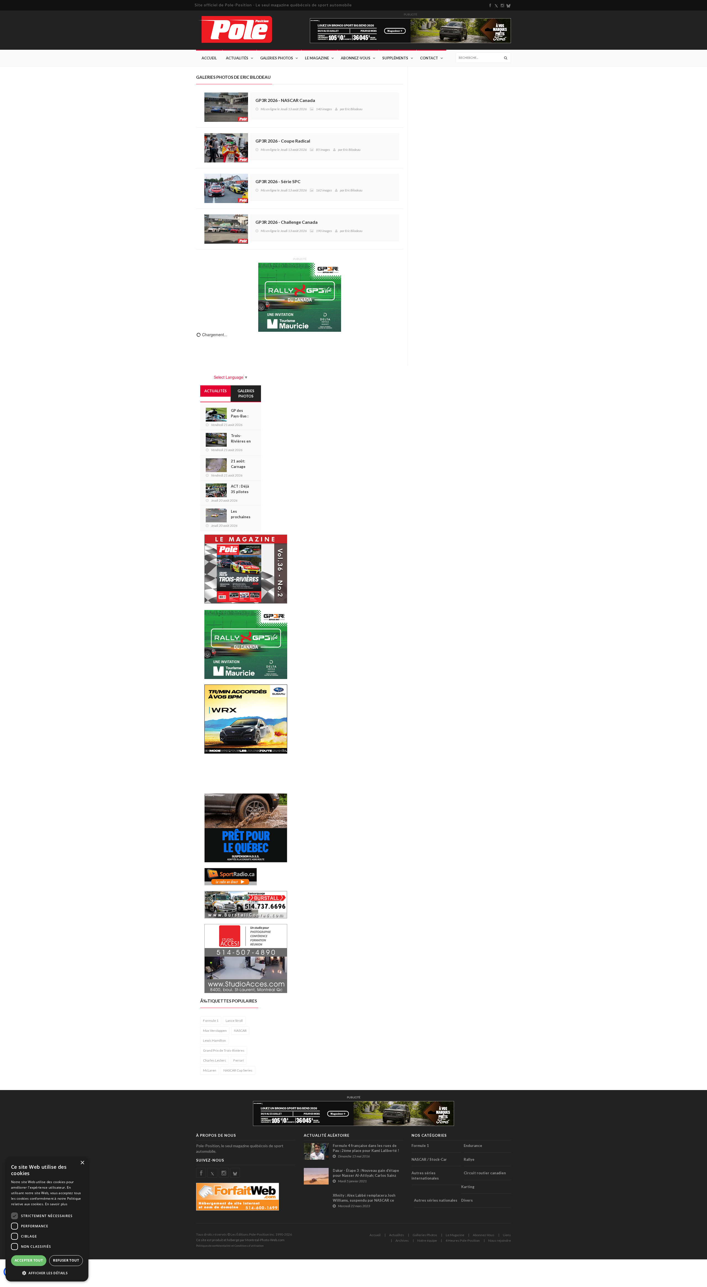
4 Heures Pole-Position (462, 1240)
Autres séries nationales (435, 1200)
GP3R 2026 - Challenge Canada (286, 222)
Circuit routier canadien (485, 1173)
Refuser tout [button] (66, 1260)
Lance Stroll (234, 1020)
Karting (467, 1187)
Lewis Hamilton (214, 1040)
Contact (429, 58)
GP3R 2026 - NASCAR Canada (285, 100)
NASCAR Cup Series (237, 1070)
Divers (467, 1200)
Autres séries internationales (425, 1175)
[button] (47, 1273)
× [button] (82, 1163)
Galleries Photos (425, 1235)
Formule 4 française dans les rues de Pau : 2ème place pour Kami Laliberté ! (366, 1148)
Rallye (469, 1159)
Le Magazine (317, 58)
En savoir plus (56, 1204)
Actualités (237, 58)
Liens (507, 1235)
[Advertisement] (248, 773)
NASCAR (240, 1030)
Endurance (473, 1145)
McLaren (209, 1070)
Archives (402, 1240)
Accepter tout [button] (29, 1260)
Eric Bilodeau (353, 109)
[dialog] (47, 1219)
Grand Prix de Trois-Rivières (223, 1050)
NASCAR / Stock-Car (429, 1159)
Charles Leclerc (214, 1060)
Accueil (209, 58)
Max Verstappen (215, 1030)
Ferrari (238, 1060)
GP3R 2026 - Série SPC (277, 181)
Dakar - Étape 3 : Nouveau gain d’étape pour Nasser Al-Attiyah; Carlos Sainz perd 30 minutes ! (366, 1175)
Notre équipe (427, 1240)
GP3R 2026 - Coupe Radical (282, 140)
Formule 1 (210, 1020)
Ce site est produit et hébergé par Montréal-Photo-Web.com (240, 1240)
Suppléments (395, 58)
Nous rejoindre (499, 1240)
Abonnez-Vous (355, 58)
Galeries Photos (276, 58)
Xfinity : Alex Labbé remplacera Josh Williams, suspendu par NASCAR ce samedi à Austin (364, 1200)
